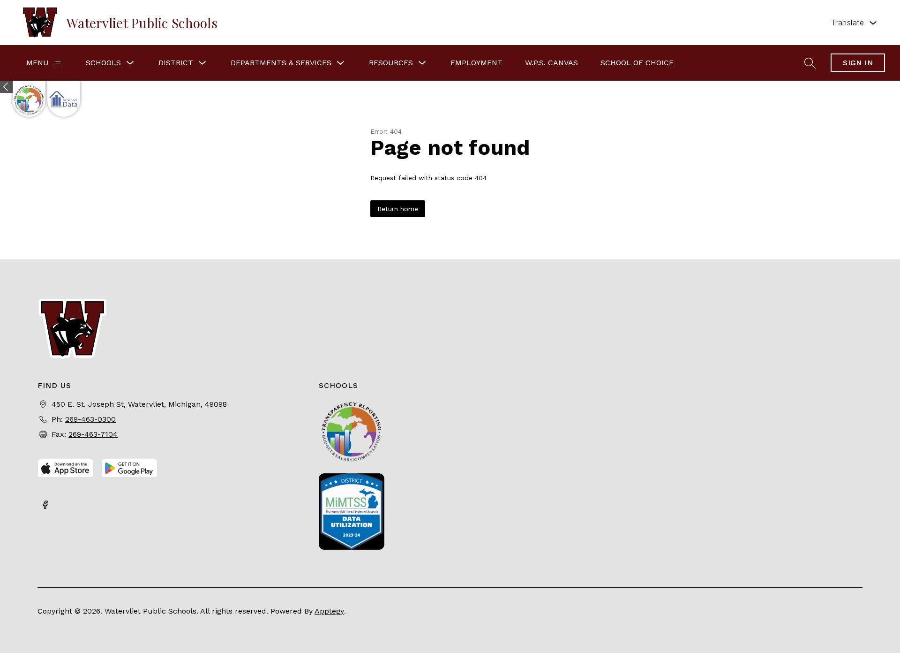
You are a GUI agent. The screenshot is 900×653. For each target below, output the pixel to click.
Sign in (858, 62)
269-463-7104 (93, 434)
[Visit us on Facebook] (45, 505)
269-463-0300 (90, 419)
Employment (476, 62)
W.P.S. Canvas (551, 62)
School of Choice (637, 62)
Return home (397, 209)
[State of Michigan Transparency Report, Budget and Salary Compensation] (29, 99)
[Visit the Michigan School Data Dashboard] (63, 99)
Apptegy (329, 611)
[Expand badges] (6, 87)
